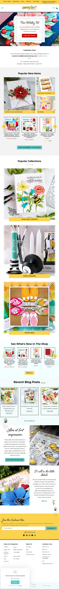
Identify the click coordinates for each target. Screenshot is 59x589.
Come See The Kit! (29, 35)
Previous (4, 126)
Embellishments (17, 549)
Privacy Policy (34, 585)
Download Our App (47, 563)
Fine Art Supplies (6, 553)
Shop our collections (14, 460)
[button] (54, 8)
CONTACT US (45, 546)
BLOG (27, 549)
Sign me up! (51, 528)
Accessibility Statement (45, 557)
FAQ (43, 561)
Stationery (16, 552)
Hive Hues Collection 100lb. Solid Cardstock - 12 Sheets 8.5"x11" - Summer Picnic (49, 362)
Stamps (6, 546)
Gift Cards (16, 558)
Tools (5, 556)
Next (55, 126)
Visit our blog (29, 420)
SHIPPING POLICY (46, 554)
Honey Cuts (7, 549)
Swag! (15, 547)
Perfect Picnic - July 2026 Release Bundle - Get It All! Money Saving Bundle (11, 135)
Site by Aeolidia (47, 585)
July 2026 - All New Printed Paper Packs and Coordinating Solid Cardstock (29, 135)
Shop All (6, 561)
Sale (5, 558)
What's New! (16, 556)
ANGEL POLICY (45, 552)
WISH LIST (44, 549)
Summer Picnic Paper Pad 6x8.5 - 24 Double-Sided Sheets (47, 135)
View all (29, 373)
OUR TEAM (28, 546)
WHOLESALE (29, 552)
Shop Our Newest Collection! (29, 147)
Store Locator (30, 554)
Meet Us (44, 500)
